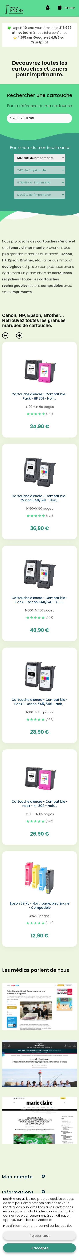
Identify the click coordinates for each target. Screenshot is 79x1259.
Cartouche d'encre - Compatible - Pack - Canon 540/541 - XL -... (40, 600)
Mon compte (17, 1177)
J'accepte (39, 1248)
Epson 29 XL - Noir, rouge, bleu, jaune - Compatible (39, 905)
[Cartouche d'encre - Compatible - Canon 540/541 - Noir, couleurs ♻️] (39, 470)
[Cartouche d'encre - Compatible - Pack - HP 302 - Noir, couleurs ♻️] (39, 776)
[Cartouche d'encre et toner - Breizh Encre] (14, 9)
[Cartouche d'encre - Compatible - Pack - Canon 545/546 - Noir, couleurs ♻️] (39, 674)
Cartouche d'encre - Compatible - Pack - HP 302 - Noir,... (40, 804)
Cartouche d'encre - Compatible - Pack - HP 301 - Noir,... (40, 396)
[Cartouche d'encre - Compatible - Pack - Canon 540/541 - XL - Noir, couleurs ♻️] (39, 572)
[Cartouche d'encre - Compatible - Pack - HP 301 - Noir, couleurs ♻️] (39, 368)
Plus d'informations (17, 1225)
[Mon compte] (48, 8)
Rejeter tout (39, 1235)
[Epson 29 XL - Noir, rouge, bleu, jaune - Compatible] (39, 877)
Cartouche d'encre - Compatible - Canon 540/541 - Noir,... (40, 498)
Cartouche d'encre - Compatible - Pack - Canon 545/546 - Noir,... (40, 702)
